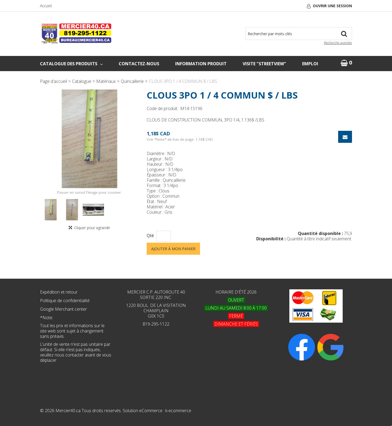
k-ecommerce (178, 410)
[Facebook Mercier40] (301, 347)
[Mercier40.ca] (76, 33)
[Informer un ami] (345, 137)
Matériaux (106, 81)
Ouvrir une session (332, 5)
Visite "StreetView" (264, 64)
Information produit (201, 64)
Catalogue (81, 81)
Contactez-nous (139, 64)
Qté (150, 235)
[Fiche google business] (330, 347)
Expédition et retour (59, 292)
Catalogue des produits (68, 64)
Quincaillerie (132, 81)
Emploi (310, 64)
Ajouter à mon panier (173, 248)
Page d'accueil (53, 81)
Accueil (46, 5)
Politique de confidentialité (65, 300)
